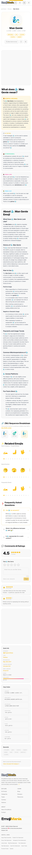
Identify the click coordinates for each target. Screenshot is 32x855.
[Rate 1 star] (4, 564)
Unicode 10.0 (6, 666)
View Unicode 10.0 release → (11, 764)
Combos (3, 799)
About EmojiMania (6, 809)
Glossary (19, 794)
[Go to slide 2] (6, 459)
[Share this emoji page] (25, 42)
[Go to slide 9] (22, 459)
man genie (6, 750)
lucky (11, 752)
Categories (4, 794)
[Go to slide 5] (13, 459)
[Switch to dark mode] (24, 3)
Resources (20, 797)
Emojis (9, 9)
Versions (3, 802)
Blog (18, 791)
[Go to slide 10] (24, 459)
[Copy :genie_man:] (25, 718)
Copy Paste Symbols (6, 837)
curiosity (6, 754)
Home (4, 9)
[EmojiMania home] (7, 2)
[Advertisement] (16, 67)
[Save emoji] (21, 42)
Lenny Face (4, 843)
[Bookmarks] (20, 3)
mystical (19, 750)
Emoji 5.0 (5, 670)
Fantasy (5, 657)
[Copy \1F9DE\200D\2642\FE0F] (25, 705)
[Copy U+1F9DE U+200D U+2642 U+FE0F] (25, 692)
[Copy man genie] (25, 738)
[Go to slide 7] (17, 459)
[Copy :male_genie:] (25, 725)
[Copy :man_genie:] (25, 712)
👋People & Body (8, 653)
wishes (5, 752)
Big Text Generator (12, 843)
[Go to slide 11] (26, 459)
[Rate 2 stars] (8, 564)
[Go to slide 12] (28, 459)
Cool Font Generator (15, 846)
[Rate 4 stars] (14, 564)
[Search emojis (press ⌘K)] (15, 3)
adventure (23, 752)
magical (25, 750)
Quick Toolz (24, 846)
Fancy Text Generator (6, 840)
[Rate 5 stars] (18, 564)
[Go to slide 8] (19, 459)
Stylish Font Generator (18, 837)
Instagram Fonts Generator (19, 840)
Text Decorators (5, 846)
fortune (16, 752)
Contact (3, 812)
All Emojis (4, 791)
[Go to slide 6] (15, 459)
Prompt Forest (4, 848)
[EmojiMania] (16, 775)
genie (13, 750)
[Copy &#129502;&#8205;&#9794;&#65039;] (25, 698)
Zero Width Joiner (6, 428)
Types (3, 797)
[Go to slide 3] (8, 459)
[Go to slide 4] (10, 459)
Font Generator (22, 843)
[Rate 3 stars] (11, 564)
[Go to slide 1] (4, 459)
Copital (11, 848)
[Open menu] (29, 3)
